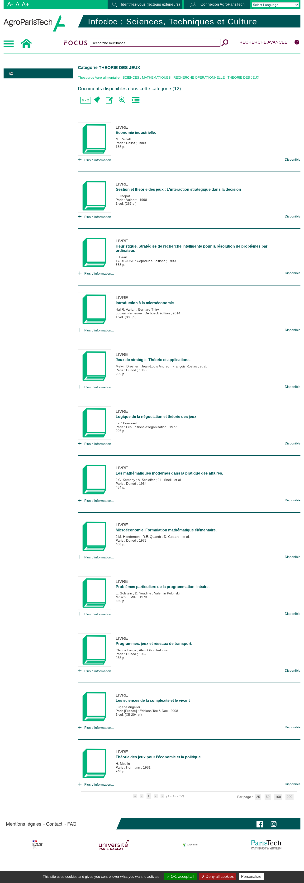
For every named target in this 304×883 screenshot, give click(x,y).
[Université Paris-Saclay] (114, 845)
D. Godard (172, 537)
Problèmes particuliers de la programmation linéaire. (162, 587)
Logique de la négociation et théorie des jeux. (156, 417)
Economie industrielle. (136, 133)
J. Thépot (123, 196)
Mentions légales (23, 823)
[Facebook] (259, 823)
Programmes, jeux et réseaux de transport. (154, 644)
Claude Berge (126, 650)
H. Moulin (123, 763)
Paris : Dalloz (126, 143)
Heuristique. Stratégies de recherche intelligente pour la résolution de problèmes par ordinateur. (191, 248)
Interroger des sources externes (135, 100)
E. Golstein (124, 593)
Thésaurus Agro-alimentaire (99, 77)
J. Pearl (121, 257)
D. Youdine (143, 593)
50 (268, 797)
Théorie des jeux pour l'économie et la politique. (159, 757)
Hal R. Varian (126, 309)
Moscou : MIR (127, 597)
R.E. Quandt (152, 537)
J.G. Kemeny (126, 480)
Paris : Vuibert (127, 200)
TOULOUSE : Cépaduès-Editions (141, 261)
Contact (54, 823)
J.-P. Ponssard (126, 423)
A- (10, 4)
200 (289, 797)
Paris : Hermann (128, 767)
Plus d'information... (99, 160)
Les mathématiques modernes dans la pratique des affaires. (169, 473)
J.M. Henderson (128, 537)
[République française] (37, 845)
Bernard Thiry (148, 309)
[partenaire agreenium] (190, 845)
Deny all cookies (219, 876)
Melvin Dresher (127, 366)
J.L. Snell (165, 480)
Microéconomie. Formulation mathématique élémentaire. (166, 530)
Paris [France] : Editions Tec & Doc (142, 711)
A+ (25, 4)
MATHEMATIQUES (156, 77)
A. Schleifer (147, 480)
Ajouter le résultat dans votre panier (96, 100)
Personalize (251, 876)
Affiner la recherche (122, 100)
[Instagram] (273, 823)
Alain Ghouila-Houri (153, 650)
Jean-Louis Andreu (156, 366)
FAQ (71, 823)
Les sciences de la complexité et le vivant (153, 700)
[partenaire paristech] (266, 845)
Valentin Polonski (167, 593)
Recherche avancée (263, 42)
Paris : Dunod (126, 370)
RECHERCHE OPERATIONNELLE (199, 77)
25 (258, 797)
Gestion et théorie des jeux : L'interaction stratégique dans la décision (178, 189)
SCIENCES (131, 77)
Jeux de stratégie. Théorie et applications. (153, 360)
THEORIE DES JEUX (243, 77)
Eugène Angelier (128, 707)
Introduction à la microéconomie (145, 303)
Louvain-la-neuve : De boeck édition (143, 313)
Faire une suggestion (109, 100)
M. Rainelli (123, 139)
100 (278, 797)
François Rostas (185, 366)
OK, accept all (182, 876)
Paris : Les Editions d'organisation (141, 427)
